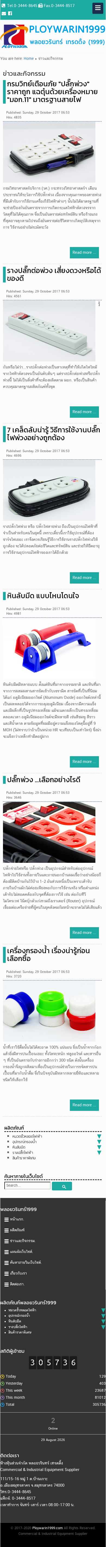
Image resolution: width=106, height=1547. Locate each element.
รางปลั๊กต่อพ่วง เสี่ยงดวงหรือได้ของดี (54, 274)
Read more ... (84, 253)
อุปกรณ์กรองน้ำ (24, 1141)
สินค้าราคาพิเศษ (24, 1158)
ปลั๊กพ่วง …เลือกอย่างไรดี (43, 779)
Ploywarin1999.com (47, 1528)
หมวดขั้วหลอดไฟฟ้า (27, 1136)
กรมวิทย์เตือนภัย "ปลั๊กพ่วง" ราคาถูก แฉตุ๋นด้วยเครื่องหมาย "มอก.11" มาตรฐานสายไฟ (52, 91)
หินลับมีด (19, 1147)
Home (29, 59)
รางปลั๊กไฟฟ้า (23, 1152)
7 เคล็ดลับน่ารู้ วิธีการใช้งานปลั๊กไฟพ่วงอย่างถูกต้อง (53, 433)
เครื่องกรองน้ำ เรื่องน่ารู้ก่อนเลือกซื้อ (48, 954)
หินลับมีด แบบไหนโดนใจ (43, 595)
